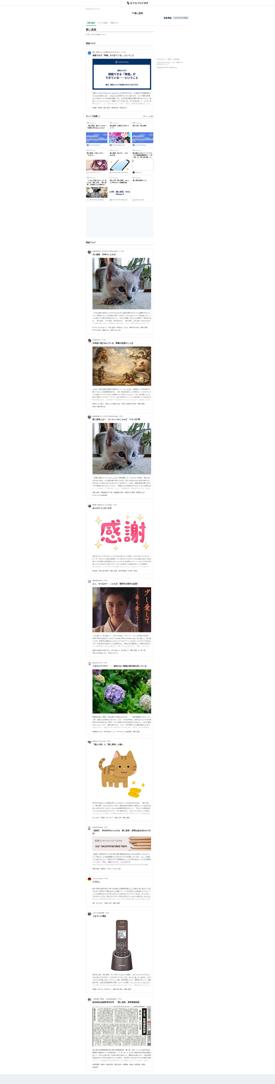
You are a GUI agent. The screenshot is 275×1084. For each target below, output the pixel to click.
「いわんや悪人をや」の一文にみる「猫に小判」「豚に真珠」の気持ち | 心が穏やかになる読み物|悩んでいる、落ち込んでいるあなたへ (96, 182)
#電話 (94, 989)
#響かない (105, 330)
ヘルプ (173, 62)
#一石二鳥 (141, 650)
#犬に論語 (111, 327)
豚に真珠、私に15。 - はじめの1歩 (119, 154)
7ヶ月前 (121, 251)
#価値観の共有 (119, 492)
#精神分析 (114, 108)
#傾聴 (94, 108)
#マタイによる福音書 (99, 495)
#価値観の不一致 (106, 492)
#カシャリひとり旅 (114, 869)
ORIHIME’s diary (97, 580)
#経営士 (103, 869)
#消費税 (125, 1064)
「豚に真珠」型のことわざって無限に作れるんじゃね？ (96, 127)
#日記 (135, 571)
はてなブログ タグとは (163, 62)
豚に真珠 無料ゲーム (140, 180)
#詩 (93, 903)
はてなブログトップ (162, 64)
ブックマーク (91, 123)
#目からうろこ (113, 653)
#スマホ (100, 989)
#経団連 (137, 1064)
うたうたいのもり (97, 878)
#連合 (143, 1064)
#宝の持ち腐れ (104, 571)
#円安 (130, 571)
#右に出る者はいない (99, 653)
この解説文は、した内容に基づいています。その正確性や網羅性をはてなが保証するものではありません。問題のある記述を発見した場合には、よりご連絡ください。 (96, 35)
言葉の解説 (91, 23)
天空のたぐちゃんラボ (98, 741)
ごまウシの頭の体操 (98, 913)
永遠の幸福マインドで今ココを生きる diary (105, 251)
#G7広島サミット (110, 731)
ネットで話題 (102, 23)
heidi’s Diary (96, 340)
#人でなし (99, 903)
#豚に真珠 (106, 108)
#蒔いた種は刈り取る (129, 404)
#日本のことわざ (122, 327)
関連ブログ (114, 23)
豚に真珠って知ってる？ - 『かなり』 (96, 154)
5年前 (120, 999)
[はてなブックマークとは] (99, 116)
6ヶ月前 (123, 52)
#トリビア (109, 817)
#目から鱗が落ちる (98, 406)
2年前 (121, 416)
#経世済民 (109, 1064)
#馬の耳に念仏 (134, 327)
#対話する (123, 108)
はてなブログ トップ (94, 9)
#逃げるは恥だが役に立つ (101, 650)
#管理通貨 (95, 1064)
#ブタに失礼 (96, 330)
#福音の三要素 (130, 492)
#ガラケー (108, 989)
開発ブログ (179, 62)
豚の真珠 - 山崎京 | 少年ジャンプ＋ (119, 127)
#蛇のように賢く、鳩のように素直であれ (106, 404)
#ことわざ (95, 817)
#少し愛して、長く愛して (120, 650)
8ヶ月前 (103, 340)
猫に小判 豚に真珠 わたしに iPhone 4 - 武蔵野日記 (119, 181)
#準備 (100, 108)
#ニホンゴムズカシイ (99, 327)
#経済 (103, 1064)
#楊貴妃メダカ (97, 731)
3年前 (115, 505)
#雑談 (103, 817)
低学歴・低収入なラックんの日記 (102, 505)
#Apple (95, 571)
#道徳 (131, 1064)
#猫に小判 (117, 817)
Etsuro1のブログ (97, 663)
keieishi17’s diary (97, 827)
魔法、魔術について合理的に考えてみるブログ (106, 52)
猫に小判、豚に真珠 (139, 126)
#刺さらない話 (116, 330)
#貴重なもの (140, 492)
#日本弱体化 (122, 571)
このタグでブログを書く (181, 18)
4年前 (106, 827)
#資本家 (95, 1067)
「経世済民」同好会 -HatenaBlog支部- (104, 999)
